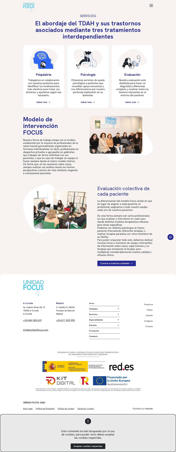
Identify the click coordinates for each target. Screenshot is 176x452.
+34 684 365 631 (32, 320)
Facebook (148, 304)
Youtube (149, 326)
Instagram (148, 321)
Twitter (150, 310)
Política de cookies (66, 408)
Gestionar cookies (86, 408)
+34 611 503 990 (65, 320)
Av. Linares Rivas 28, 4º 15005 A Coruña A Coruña (34, 310)
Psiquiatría (43, 74)
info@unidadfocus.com (35, 329)
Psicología (88, 74)
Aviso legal (28, 408)
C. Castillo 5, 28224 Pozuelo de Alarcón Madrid (65, 310)
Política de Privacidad (45, 408)
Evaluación (132, 74)
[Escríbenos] (170, 237)
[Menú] (151, 5)
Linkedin (149, 315)
